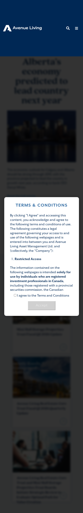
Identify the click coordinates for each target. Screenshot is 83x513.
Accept (41, 305)
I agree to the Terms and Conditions (42, 296)
